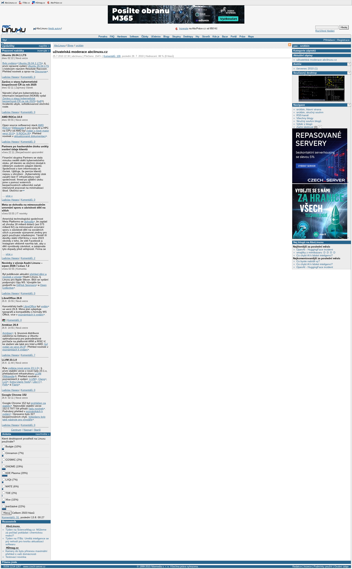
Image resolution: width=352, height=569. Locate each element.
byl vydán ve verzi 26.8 (25, 345)
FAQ (112, 36)
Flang (15, 384)
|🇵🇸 (3, 320)
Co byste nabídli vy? (308, 261)
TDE (8, 493)
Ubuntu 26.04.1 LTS (14, 55)
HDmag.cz (40, 3)
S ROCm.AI (23, 133)
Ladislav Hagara (10, 77)
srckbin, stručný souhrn (309, 112)
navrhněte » (43, 434)
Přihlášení (329, 39)
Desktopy (188, 36)
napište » (44, 45)
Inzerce (308, 566)
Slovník (206, 36)
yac (295, 45)
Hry (197, 36)
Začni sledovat (304, 126)
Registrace (343, 39)
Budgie (10, 446)
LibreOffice (29, 306)
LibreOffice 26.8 (12, 298)
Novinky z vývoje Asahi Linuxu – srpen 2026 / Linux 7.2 (22, 264)
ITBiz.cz (26, 3)
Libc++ (36, 381)
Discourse (41, 71)
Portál (234, 36)
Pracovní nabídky (13, 50)
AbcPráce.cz (56, 3)
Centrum (16, 429)
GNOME (10, 466)
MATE (9, 486)
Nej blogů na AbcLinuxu (308, 242)
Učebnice (156, 36)
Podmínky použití (323, 566)
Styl (4, 39)
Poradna (102, 36)
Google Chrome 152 (14, 394)
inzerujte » (43, 50)
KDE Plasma (13, 473)
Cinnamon (11, 453)
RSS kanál (302, 115)
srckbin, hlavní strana (308, 109)
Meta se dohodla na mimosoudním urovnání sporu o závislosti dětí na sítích (23, 207)
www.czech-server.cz (34, 566)
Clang (41, 379)
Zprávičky (8, 45)
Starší (37, 429)
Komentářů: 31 (10, 517)
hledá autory (54, 28)
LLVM (38, 373)
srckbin (304, 45)
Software (134, 36)
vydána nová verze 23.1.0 (23, 368)
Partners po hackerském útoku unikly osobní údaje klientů (25, 148)
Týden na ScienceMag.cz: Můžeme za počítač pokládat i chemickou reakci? (26, 532)
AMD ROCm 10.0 (12, 116)
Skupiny (176, 36)
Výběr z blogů (304, 124)
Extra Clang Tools (20, 381)
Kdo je (215, 36)
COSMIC (11, 459)
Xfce (8, 499)
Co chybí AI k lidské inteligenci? (314, 255)
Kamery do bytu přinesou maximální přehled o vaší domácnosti (26, 552)
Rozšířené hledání (325, 30)
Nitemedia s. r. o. (160, 566)
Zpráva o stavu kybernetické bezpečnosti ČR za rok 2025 (19, 83)
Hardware (122, 36)
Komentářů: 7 (28, 355)
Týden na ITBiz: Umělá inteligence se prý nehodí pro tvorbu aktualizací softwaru (27, 541)
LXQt (8, 479)
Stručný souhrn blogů (308, 121)
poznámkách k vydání (30, 314)
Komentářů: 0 (28, 77)
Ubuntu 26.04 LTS (38, 66)
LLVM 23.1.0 (9, 359)
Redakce (297, 566)
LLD (4, 381)
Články (144, 36)
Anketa (6, 434)
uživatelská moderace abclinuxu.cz (316, 59)
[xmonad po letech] (321, 100)
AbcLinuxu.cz (10, 3)
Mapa (251, 36)
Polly (5, 384)
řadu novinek (36, 408)
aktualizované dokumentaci (30, 136)
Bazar (225, 36)
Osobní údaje (341, 566)
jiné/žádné (11, 506)
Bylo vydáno (9, 63)
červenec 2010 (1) (307, 68)
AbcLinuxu (13, 526)
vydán (44, 306)
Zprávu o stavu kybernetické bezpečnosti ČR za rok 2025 (18, 100)
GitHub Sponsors (26, 285)
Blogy (166, 36)
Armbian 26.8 (10, 324)
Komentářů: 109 (112, 56)
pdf (40, 101)
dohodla (29, 221)
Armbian (7, 333)
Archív (297, 63)
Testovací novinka (16, 556)
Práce (242, 36)
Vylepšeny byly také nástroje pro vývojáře (23, 418)
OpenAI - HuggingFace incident (314, 249)
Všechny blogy (304, 118)
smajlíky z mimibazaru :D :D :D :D (315, 252)
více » (9, 196)
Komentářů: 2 (28, 258)
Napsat (27, 429)
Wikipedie (18, 128)
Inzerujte (183, 28)
